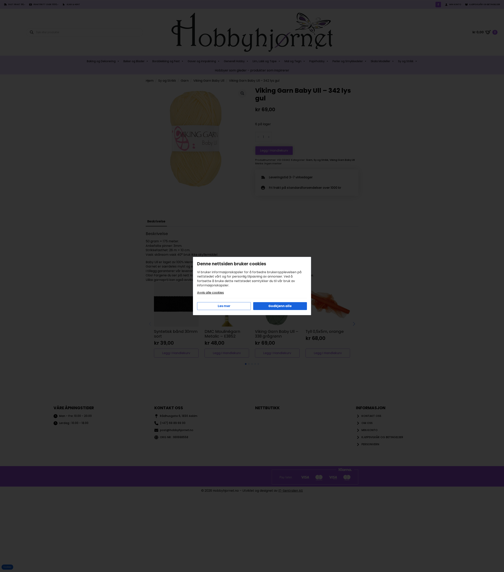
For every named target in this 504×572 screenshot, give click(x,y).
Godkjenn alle (280, 306)
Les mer (224, 306)
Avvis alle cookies (210, 293)
